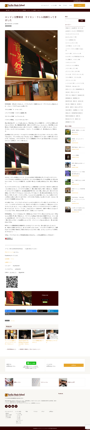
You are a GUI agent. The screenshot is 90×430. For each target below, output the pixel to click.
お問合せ (73, 365)
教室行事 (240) (69, 101)
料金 (27, 411)
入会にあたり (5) (75, 86)
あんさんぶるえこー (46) (71, 37)
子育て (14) (68, 95)
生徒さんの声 (8, 416)
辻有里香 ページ (9, 259)
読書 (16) (78, 116)
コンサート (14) (76, 46)
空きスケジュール (9, 252)
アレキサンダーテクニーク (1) (72, 34)
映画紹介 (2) (73, 104)
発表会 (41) (68, 113)
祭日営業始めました (11, 349)
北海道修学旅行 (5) (80, 89)
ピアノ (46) (75, 68)
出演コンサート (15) (70, 89)
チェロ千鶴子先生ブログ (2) (78, 56)
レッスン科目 (18, 413)
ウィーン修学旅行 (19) (71, 40)
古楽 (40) (68, 92)
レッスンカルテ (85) (70, 83)
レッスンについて (19, 420)
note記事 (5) (74, 28)
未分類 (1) (79, 104)
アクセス (35, 411)
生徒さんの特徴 (9, 414)
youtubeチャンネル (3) (71, 31)
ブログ (42, 411)
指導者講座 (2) (69, 98)
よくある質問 (8, 417)
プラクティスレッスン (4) (77, 74)
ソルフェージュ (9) (77, 53)
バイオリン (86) (76, 59)
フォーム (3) (68, 74)
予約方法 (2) (68, 86)
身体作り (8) (77, 119)
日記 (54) (68, 104)
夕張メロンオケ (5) (75, 92)
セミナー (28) (69, 53)
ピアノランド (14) (70, 71)
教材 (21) (75, 101)
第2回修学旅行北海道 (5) (77, 113)
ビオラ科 (18, 418)
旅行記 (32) (80, 101)
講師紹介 (7, 413)
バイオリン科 (19, 414)
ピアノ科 (18, 416)
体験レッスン (18, 421)
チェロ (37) (68, 56)
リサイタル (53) (77, 77)
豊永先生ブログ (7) (70, 119)
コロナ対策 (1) (69, 46)
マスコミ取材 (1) (69, 77)
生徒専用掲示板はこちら (78, 1)
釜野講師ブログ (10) (70, 122)
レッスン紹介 (18, 411)
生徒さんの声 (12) (79, 107)
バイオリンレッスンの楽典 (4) (72, 65)
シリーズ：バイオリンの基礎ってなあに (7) (74, 49)
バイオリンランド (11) (71, 62)
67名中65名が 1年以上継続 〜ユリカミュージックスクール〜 (78, 199)
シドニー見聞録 (75, 155)
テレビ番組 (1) (69, 59)
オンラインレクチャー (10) (71, 43)
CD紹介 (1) (68, 28)
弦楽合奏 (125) (81, 95)
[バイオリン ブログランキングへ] (9, 238)
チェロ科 (18, 417)
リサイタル (8, 26)
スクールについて (9, 411)
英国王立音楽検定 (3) (70, 116)
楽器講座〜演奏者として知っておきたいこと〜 (30, 349)
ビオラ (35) (77, 71)
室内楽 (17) (74, 95)
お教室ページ (8, 262)
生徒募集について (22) (78, 110)
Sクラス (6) (80, 28)
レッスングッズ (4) (80, 83)
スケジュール (18, 423)
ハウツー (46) (69, 68)
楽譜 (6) (72, 107)
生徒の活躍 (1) (69, 110)
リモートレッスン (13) (71, 80)
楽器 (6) (67, 107)
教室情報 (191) (76, 98)
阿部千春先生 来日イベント (78, 147)
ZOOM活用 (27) (80, 31)
